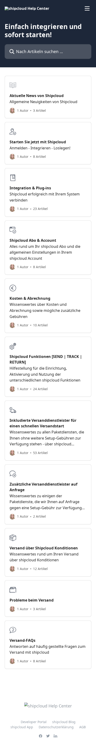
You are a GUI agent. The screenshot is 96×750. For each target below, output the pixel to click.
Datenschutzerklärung (56, 727)
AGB (82, 727)
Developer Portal (34, 722)
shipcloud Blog (63, 722)
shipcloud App (21, 727)
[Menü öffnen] (87, 8)
